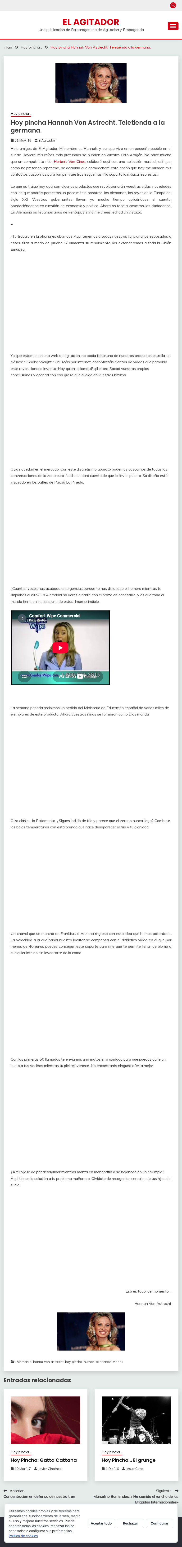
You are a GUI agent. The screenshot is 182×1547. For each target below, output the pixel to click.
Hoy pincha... (21, 113)
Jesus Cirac (134, 1469)
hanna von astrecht (48, 1362)
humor (89, 1362)
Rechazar (130, 1523)
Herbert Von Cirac (69, 161)
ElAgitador (47, 140)
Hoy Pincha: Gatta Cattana (44, 1460)
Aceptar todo (101, 1523)
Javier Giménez (50, 1469)
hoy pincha (73, 1362)
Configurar (159, 1523)
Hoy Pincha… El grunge (129, 1460)
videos (118, 1362)
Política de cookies (23, 1536)
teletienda (103, 1362)
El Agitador (91, 22)
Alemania (24, 1362)
